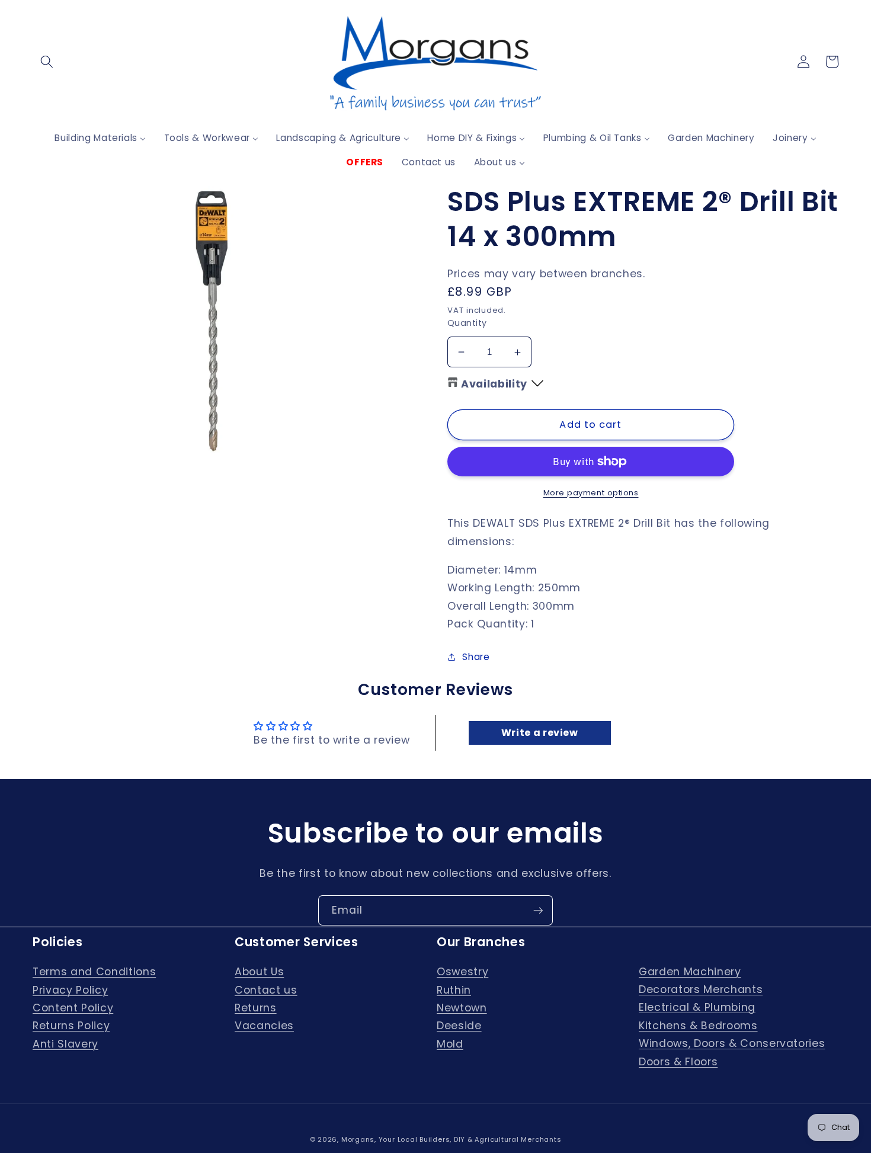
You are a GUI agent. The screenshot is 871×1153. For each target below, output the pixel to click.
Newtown (462, 1008)
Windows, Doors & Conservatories (732, 1043)
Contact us (266, 990)
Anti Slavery (65, 1044)
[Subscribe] (538, 910)
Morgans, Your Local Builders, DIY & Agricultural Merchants (451, 1139)
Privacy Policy (70, 990)
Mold (450, 1044)
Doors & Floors (678, 1062)
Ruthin (454, 990)
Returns (256, 1008)
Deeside (459, 1026)
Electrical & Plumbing (697, 1007)
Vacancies (264, 1026)
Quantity (467, 323)
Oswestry (462, 972)
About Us (259, 972)
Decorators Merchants (701, 989)
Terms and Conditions (94, 972)
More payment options (591, 492)
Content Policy (73, 1008)
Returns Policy (71, 1026)
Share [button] (475, 657)
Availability (494, 384)
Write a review (539, 732)
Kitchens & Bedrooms (698, 1026)
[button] (47, 61)
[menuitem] (100, 138)
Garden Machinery (690, 972)
